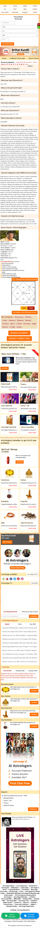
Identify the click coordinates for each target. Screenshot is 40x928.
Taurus (15, 6)
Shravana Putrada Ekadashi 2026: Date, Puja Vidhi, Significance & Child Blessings (20, 643)
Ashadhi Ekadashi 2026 (25, 674)
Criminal (19, 323)
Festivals (5, 667)
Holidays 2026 (20, 670)
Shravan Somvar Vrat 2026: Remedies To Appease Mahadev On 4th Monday (20, 635)
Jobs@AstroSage (11, 906)
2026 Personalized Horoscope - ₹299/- (16, 795)
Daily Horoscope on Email (30, 611)
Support (33, 904)
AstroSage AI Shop (8, 886)
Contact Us (17, 902)
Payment (33, 902)
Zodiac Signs (25, 887)
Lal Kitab (32, 897)
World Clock (33, 886)
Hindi (19, 624)
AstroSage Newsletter (10, 611)
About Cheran (6, 265)
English (7, 624)
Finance (6, 803)
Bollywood (20, 320)
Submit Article (7, 902)
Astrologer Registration (26, 906)
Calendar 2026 (32, 670)
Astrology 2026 (11, 900)
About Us (26, 902)
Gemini (25, 6)
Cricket (4, 320)
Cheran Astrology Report (9, 275)
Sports (12, 323)
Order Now (33, 809)
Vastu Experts (15, 919)
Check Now (13, 389)
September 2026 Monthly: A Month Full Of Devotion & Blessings (20, 628)
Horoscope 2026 (6, 899)
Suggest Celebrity (19, 333)
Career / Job (7, 800)
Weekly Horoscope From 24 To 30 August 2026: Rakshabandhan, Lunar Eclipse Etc (20, 639)
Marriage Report (9, 798)
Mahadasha (14, 887)
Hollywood (12, 320)
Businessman (19, 317)
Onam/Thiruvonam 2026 (8, 677)
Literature (5, 323)
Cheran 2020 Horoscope (9, 274)
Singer (34, 323)
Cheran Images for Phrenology (11, 277)
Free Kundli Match (14, 889)
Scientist (5, 327)
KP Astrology (13, 891)
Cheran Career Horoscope (9, 268)
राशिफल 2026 (17, 899)
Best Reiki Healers (30, 921)
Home (4, 58)
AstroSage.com (28, 925)
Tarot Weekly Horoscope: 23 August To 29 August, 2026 (19, 654)
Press (21, 891)
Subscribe (34, 583)
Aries (5, 6)
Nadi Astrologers (18, 921)
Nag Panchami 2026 (27, 676)
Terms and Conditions (21, 904)
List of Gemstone (21, 886)
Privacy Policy (8, 904)
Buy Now (8, 542)
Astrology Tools (24, 900)
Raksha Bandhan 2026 (23, 677)
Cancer (35, 6)
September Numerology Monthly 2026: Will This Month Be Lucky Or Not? (20, 658)
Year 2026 (33, 624)
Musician (28, 320)
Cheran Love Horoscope (9, 267)
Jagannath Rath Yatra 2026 (9, 674)
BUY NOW (4, 368)
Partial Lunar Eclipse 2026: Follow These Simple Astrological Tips (20, 631)
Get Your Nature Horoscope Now (24, 279)
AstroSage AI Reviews (20, 897)
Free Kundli (25, 889)
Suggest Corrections (19, 338)
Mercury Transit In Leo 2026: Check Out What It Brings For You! (20, 650)
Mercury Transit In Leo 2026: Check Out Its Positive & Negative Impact (20, 661)
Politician (28, 317)
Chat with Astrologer (31, 915)
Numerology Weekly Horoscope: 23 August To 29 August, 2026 (20, 646)
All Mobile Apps (32, 574)
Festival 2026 (7, 670)
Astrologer (26, 323)
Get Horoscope (7, 44)
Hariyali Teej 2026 (15, 676)
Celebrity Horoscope (17, 58)
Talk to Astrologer (11, 915)
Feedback (34, 900)
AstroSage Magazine (10, 620)
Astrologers (5, 887)
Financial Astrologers (27, 919)
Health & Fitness (9, 805)
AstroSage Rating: (7, 261)
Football (12, 327)
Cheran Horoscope (7, 263)
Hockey (19, 327)
